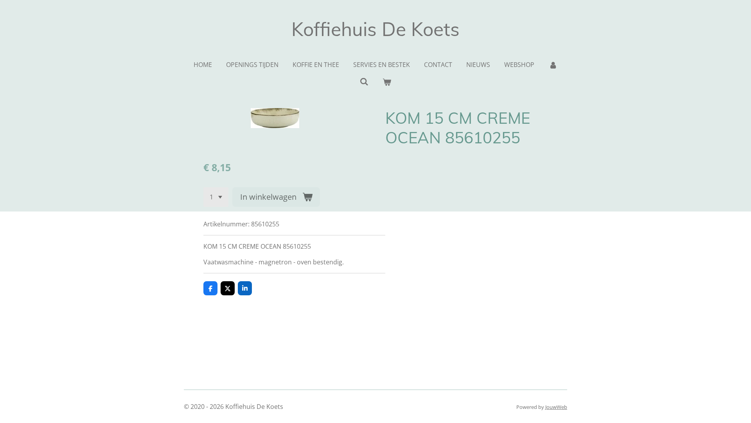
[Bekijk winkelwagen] (386, 82)
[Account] (552, 64)
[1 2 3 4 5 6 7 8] (215, 197)
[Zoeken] (364, 81)
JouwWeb (556, 406)
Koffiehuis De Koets (375, 29)
